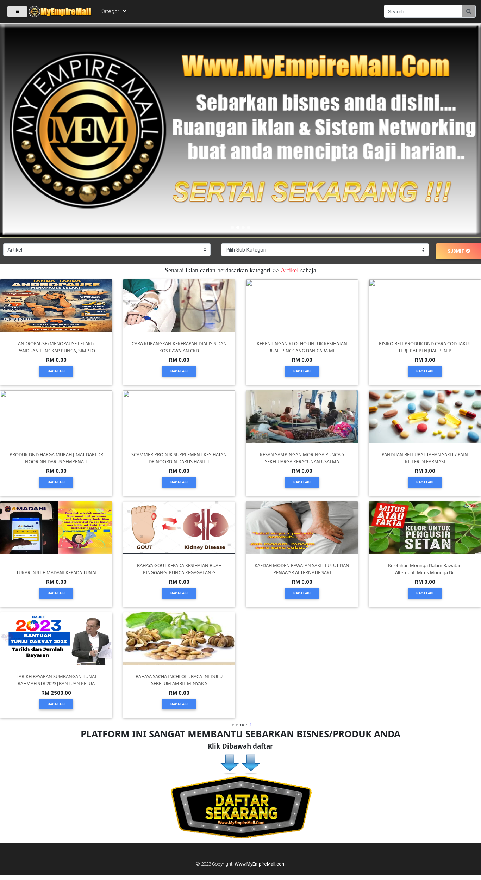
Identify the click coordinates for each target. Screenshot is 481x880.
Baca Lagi (56, 371)
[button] (36, 131)
